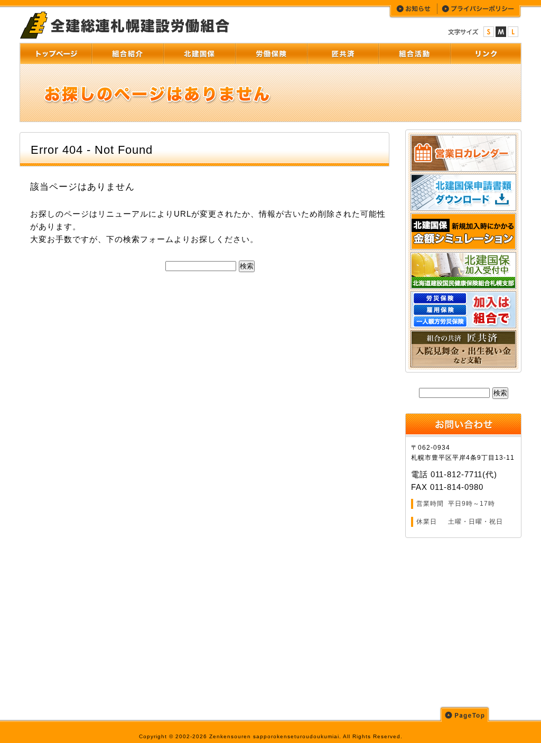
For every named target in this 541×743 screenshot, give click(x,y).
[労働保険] (271, 53)
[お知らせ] (414, 9)
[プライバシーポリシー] (479, 9)
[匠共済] (342, 53)
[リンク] (485, 53)
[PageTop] (465, 714)
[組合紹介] (127, 53)
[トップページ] (55, 53)
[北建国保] (199, 53)
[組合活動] (414, 53)
